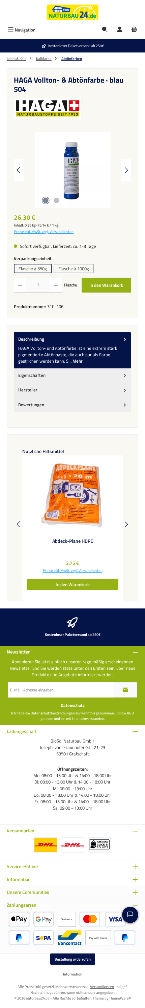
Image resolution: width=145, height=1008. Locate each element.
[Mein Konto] (119, 30)
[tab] (72, 350)
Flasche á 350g (33, 268)
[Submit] (125, 690)
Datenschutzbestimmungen (53, 713)
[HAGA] (72, 108)
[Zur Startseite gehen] (72, 12)
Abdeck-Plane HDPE (72, 541)
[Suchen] (104, 30)
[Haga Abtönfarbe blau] (72, 170)
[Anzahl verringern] (20, 285)
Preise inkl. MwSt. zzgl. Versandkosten (44, 231)
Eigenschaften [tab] (32, 375)
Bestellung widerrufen (73, 959)
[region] (72, 170)
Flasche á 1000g (73, 268)
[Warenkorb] (134, 30)
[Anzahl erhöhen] (56, 285)
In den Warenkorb (106, 285)
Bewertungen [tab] (31, 404)
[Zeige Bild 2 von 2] (56, 200)
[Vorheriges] (19, 170)
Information (72, 974)
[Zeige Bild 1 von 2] (45, 200)
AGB (130, 713)
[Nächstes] (126, 170)
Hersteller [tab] (27, 389)
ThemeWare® (120, 998)
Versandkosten (102, 986)
